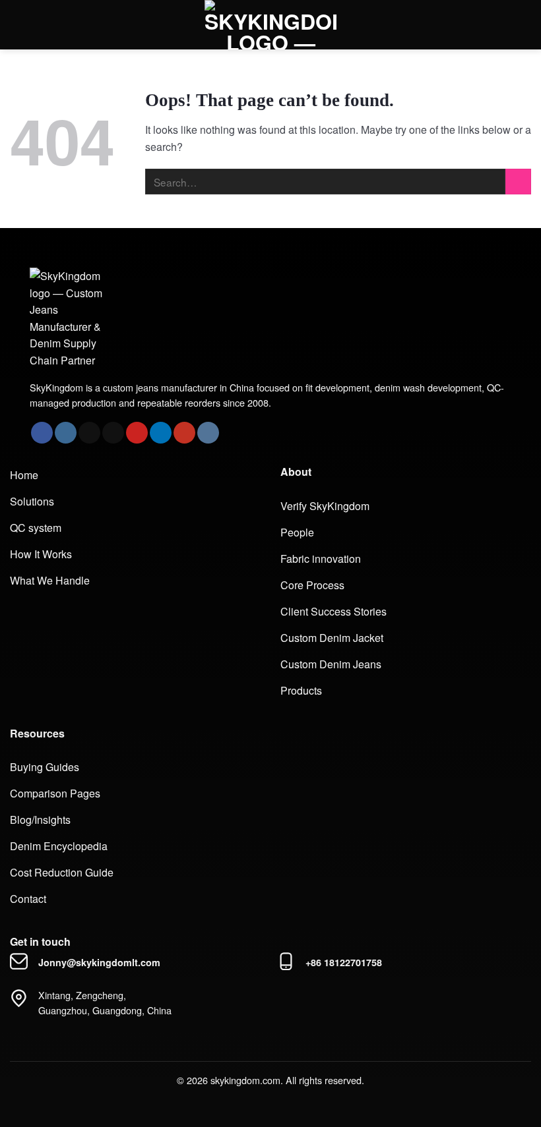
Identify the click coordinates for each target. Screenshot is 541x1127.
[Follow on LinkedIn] (161, 433)
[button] (23, 25)
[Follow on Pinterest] (137, 433)
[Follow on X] (113, 433)
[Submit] (518, 181)
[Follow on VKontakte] (208, 433)
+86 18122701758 (343, 962)
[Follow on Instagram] (66, 433)
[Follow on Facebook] (42, 433)
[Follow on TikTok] (89, 433)
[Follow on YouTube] (184, 433)
